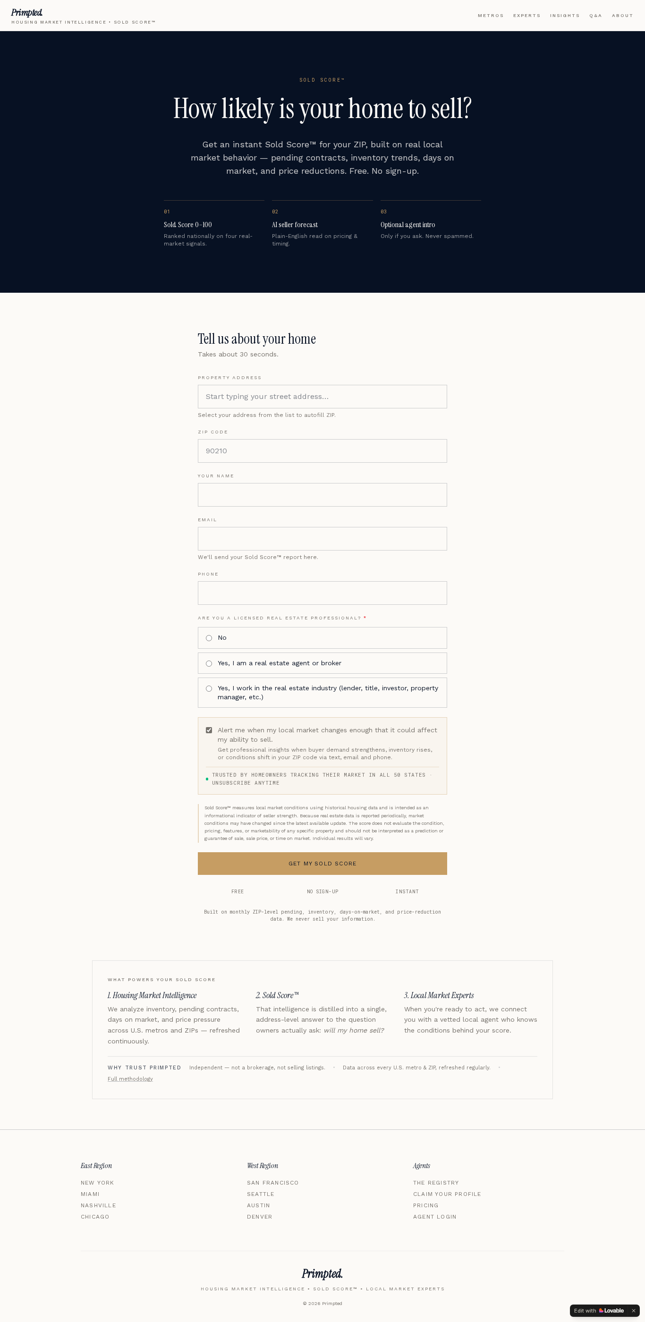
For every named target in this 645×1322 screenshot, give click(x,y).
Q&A (596, 15)
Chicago (95, 1216)
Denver (259, 1216)
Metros (491, 15)
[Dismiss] (633, 1310)
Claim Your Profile (447, 1194)
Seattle (260, 1194)
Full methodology (130, 1079)
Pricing (426, 1205)
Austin (258, 1205)
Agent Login (435, 1216)
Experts (527, 15)
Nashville (98, 1205)
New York (98, 1182)
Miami (90, 1194)
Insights (565, 15)
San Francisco (273, 1182)
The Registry (436, 1182)
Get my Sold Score (322, 863)
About (623, 15)
